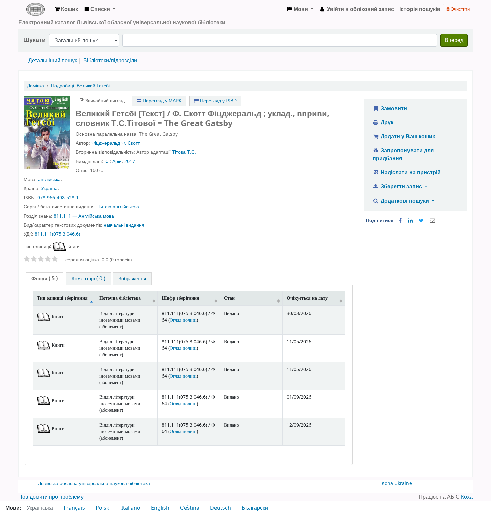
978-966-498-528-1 (58, 197)
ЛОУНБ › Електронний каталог (35, 9)
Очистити (460, 9)
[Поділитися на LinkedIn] (410, 221)
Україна (49, 188)
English (160, 508)
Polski (103, 508)
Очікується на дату (307, 298)
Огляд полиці (183, 320)
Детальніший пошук (52, 61)
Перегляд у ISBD (218, 100)
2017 (129, 161)
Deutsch (220, 508)
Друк (386, 123)
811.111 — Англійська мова (84, 216)
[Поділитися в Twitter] (421, 221)
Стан (229, 298)
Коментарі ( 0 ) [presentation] (88, 279)
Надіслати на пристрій (410, 173)
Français (74, 508)
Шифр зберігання (180, 298)
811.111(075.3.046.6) (57, 234)
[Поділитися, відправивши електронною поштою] (432, 221)
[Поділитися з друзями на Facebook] (400, 221)
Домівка (35, 85)
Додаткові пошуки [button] (404, 201)
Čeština (189, 508)
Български (255, 508)
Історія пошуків (419, 9)
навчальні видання (124, 225)
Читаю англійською (118, 206)
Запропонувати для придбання (403, 155)
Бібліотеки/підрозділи (110, 61)
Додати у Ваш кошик (407, 137)
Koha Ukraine (397, 483)
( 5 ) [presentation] (44, 279)
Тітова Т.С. (184, 152)
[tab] (44, 278)
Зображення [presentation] (132, 279)
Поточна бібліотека (120, 298)
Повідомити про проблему (51, 497)
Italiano (130, 508)
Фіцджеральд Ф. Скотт (115, 143)
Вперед (454, 40)
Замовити (393, 109)
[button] (66, 9)
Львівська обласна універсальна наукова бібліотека (94, 483)
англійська (49, 179)
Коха (467, 497)
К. (106, 161)
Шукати (34, 40)
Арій (117, 161)
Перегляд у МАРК (161, 100)
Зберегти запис (401, 187)
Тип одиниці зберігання (62, 298)
